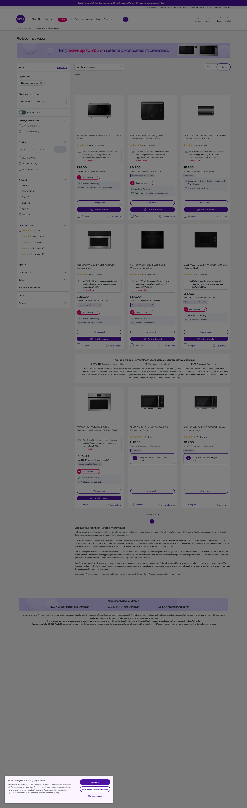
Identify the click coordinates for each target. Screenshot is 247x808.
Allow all (95, 782)
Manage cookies (95, 796)
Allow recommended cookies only (95, 789)
